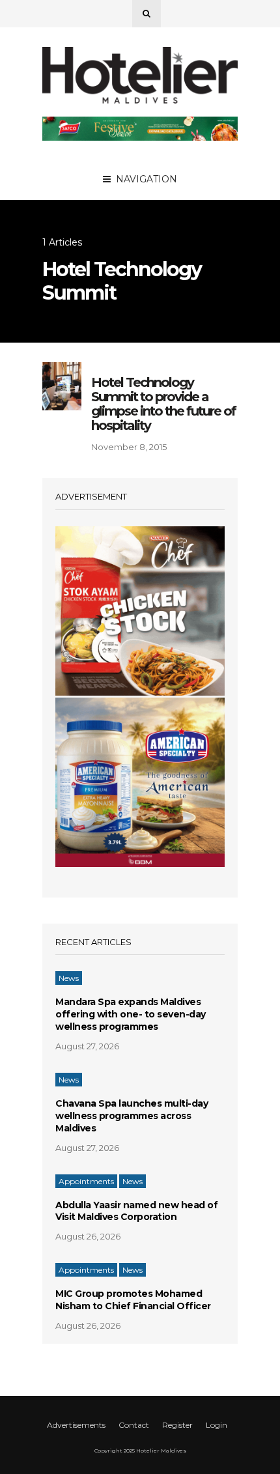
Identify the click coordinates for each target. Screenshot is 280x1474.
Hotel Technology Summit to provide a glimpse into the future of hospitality (163, 403)
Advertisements (76, 1425)
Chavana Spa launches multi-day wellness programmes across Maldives (131, 1116)
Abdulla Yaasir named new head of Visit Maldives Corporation (136, 1211)
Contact (134, 1425)
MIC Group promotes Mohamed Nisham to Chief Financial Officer (133, 1300)
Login (216, 1425)
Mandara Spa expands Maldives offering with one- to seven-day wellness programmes (130, 1014)
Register (177, 1425)
